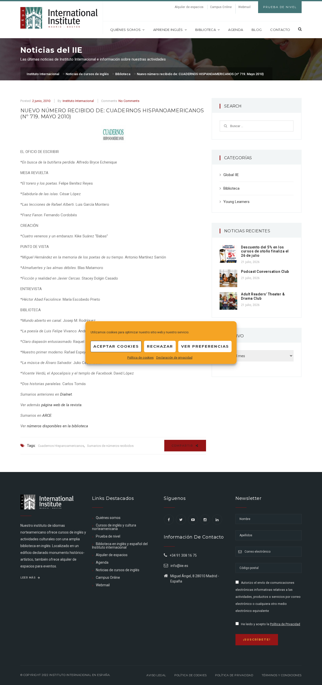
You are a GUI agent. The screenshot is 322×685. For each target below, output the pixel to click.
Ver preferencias (205, 346)
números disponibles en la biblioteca (57, 426)
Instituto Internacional (78, 101)
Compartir (183, 445)
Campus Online (221, 7)
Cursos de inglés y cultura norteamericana (114, 527)
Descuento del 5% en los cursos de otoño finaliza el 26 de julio (265, 251)
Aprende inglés (168, 30)
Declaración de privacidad (174, 357)
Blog (257, 30)
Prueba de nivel (108, 536)
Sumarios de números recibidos (110, 446)
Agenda (235, 30)
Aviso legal (156, 675)
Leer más (28, 577)
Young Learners (236, 201)
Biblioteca (205, 30)
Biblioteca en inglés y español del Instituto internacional (120, 545)
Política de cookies (140, 357)
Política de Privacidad (285, 624)
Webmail (244, 7)
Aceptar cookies (116, 346)
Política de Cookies (190, 675)
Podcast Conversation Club (265, 272)
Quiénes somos (125, 30)
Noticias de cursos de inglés (117, 570)
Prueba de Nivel (280, 7)
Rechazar (160, 346)
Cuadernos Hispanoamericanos (61, 446)
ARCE (46, 415)
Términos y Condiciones (282, 675)
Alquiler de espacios (189, 7)
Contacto (280, 30)
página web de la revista (61, 405)
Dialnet (66, 394)
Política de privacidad (234, 675)
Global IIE (231, 175)
